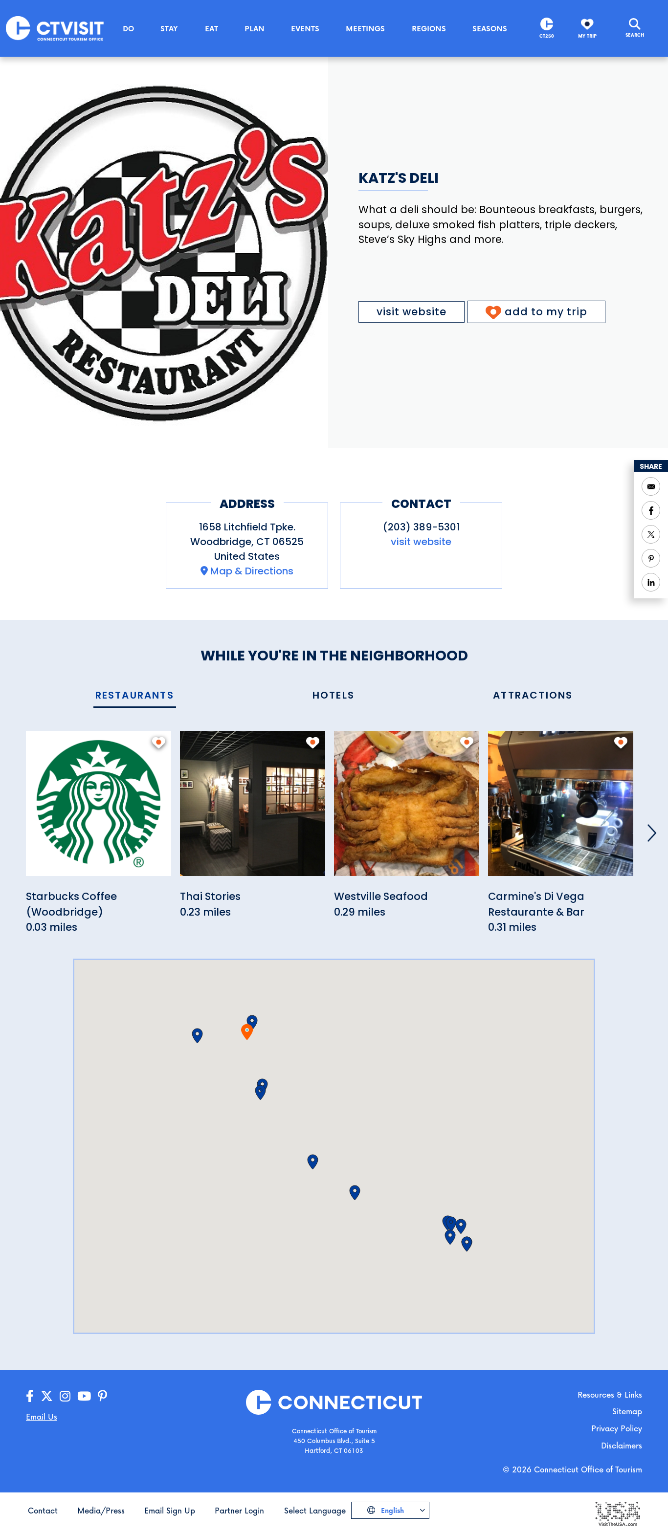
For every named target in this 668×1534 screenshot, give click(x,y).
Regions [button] (429, 28)
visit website (411, 312)
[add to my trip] (158, 742)
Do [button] (128, 28)
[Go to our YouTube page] (84, 1396)
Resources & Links (610, 1394)
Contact (43, 1510)
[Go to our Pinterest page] (102, 1396)
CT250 (546, 36)
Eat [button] (211, 28)
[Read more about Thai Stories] (252, 809)
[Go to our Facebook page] (30, 1396)
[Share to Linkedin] (651, 582)
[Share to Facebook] (651, 510)
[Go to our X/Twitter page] (47, 1396)
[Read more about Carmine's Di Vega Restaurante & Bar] (560, 809)
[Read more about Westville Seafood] (406, 809)
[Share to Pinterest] (651, 558)
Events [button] (305, 28)
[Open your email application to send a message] (651, 486)
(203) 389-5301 (421, 527)
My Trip (587, 36)
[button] (252, 1022)
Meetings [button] (365, 28)
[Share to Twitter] (651, 534)
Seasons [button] (489, 28)
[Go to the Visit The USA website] (617, 1513)
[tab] (134, 696)
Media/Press (101, 1510)
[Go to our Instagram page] (65, 1396)
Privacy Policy (616, 1428)
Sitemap (627, 1411)
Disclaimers (621, 1445)
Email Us (41, 1416)
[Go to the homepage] (55, 28)
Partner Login (239, 1510)
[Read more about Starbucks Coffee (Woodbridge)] (98, 809)
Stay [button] (169, 28)
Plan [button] (255, 28)
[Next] (652, 833)
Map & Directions (251, 571)
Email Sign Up (169, 1510)
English (391, 1510)
